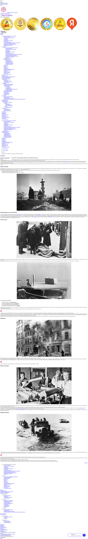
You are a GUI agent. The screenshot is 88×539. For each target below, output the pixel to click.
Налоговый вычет (9, 61)
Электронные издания (7, 110)
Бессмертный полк (7, 71)
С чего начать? (8, 87)
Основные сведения (7, 36)
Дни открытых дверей (7, 74)
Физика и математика (7, 91)
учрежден (19, 460)
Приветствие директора (8, 58)
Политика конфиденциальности (5, 534)
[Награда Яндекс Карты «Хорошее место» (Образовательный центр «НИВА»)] (72, 30)
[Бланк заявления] (6, 16)
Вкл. (5, 3)
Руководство (8, 52)
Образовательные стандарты (8, 40)
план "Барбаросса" (38, 214)
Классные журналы (9, 107)
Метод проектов (6, 520)
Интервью (3, 113)
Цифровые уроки (5, 116)
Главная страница (5, 148)
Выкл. (7, 3)
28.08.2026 (13, 532)
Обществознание (6, 94)
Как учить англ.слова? (9, 105)
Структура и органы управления (9, 37)
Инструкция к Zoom (5, 114)
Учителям (5, 106)
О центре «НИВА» (5, 150)
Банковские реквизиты (7, 484)
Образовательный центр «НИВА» (9, 13)
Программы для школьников (8, 84)
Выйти (1, 538)
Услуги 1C (3, 111)
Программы (6, 80)
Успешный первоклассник (8, 501)
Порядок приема (8, 60)
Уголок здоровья (6, 82)
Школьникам (4, 83)
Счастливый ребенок (7, 495)
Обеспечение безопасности (8, 45)
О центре (3, 46)
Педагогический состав (7, 41)
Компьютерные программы (8, 90)
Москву (22, 172)
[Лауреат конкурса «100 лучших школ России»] (6, 30)
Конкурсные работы (7, 109)
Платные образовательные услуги (9, 43)
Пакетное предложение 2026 (6, 77)
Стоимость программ (9, 64)
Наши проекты (4, 108)
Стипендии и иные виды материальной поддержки (12, 42)
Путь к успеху (8, 86)
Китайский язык (6, 93)
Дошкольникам (4, 79)
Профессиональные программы (9, 98)
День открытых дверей (5, 117)
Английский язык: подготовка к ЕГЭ (12, 89)
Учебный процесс (5, 101)
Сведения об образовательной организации (11, 47)
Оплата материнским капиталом (9, 69)
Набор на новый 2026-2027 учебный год (8, 76)
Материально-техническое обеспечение (10, 44)
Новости (5, 67)
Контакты (1, 33)
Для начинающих (6, 97)
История (5, 507)
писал (44, 215)
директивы (35, 216)
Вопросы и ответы (7, 72)
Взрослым (3, 95)
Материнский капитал (9, 62)
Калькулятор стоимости (9, 63)
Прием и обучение (7, 59)
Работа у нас (6, 73)
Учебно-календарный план (8, 102)
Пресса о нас (6, 479)
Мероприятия (6, 68)
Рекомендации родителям (8, 81)
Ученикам (5, 103)
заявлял (6, 215)
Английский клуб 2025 (5, 78)
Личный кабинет (3, 537)
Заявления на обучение (7, 133)
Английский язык (7, 85)
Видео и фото (6, 66)
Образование (6, 39)
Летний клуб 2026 (5, 75)
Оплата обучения (5, 100)
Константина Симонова (20, 408)
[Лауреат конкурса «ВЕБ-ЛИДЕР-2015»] (20, 30)
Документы (6, 38)
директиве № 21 (19, 214)
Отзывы (1, 34)
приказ (15, 160)
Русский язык (6, 92)
